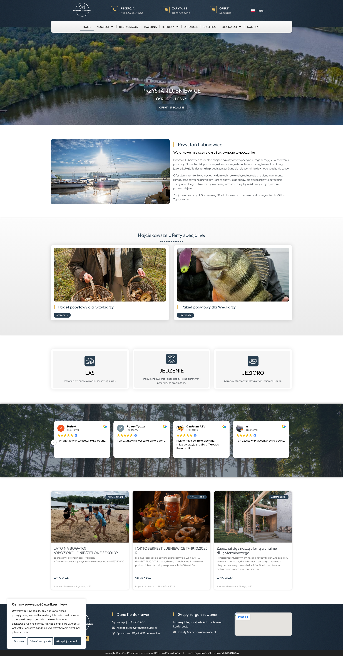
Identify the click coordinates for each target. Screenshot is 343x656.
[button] (289, 442)
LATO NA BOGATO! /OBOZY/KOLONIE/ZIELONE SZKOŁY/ (86, 550)
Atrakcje (191, 27)
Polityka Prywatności (167, 653)
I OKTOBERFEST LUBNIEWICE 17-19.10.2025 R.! (171, 550)
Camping (209, 27)
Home (87, 27)
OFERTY (224, 8)
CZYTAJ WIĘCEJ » (62, 577)
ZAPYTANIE (179, 8)
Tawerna (150, 27)
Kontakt (253, 27)
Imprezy (168, 27)
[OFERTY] (213, 9)
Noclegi (103, 27)
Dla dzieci (229, 27)
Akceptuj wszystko (67, 641)
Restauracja (128, 27)
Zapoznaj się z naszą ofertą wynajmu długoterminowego (247, 550)
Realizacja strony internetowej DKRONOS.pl (213, 653)
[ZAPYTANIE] (166, 9)
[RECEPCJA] (114, 9)
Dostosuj (19, 641)
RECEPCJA (128, 8)
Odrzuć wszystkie (40, 641)
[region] (46, 624)
